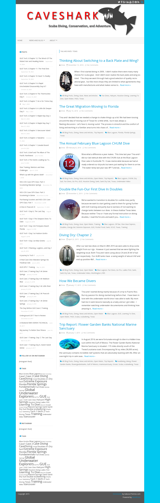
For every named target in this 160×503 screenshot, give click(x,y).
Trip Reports (98, 132)
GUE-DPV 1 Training (27, 267)
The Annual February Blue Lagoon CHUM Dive (94, 143)
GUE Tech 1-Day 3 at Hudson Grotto (33, 233)
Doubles (63, 227)
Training (97, 224)
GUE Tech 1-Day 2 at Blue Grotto (32, 241)
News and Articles (91, 95)
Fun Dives (105, 95)
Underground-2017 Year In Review (33, 315)
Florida (120, 132)
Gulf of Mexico (92, 364)
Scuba (77, 317)
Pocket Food (100, 227)
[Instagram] (133, 2)
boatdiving (121, 361)
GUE (80, 181)
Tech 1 (33, 411)
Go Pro (75, 181)
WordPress (136, 497)
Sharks (48, 409)
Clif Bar (117, 224)
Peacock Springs (35, 407)
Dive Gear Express (128, 224)
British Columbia (46, 374)
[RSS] (138, 2)
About (53, 40)
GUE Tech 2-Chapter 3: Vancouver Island (35, 130)
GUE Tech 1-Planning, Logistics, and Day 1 (36, 248)
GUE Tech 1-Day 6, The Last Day (32, 211)
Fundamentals (27, 386)
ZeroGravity (117, 494)
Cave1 (22, 376)
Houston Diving (123, 95)
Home (19, 40)
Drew (63, 65)
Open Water (69, 99)
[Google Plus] (124, 2)
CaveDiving (25, 378)
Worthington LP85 (98, 273)
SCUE (113, 227)
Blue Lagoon (112, 132)
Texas (81, 99)
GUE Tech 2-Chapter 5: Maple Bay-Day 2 (35, 116)
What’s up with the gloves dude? (32, 174)
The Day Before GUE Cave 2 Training (34, 308)
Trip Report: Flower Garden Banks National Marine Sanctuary (97, 326)
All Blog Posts (67, 95)
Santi (97, 181)
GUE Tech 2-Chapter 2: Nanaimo (32, 138)
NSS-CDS (42, 405)
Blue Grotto (24, 374)
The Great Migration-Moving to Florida (89, 106)
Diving (76, 95)
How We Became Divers (77, 281)
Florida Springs (129, 132)
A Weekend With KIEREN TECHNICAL (34, 323)
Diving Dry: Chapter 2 (75, 235)
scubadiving (84, 317)
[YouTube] (130, 2)
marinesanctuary (105, 364)
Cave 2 (29, 376)
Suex (20, 412)
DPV (47, 379)
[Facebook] (121, 2)
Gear (81, 95)
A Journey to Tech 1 (27, 255)
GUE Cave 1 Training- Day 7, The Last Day (36, 337)
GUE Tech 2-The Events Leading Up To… (35, 160)
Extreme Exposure (83, 227)
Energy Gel (71, 227)
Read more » (125, 85)
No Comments (92, 65)
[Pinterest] (136, 2)
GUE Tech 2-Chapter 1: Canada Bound (34, 145)
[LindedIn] (128, 2)
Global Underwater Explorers (28, 393)
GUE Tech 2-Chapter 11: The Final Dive (34, 69)
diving (128, 361)
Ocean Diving (23, 407)
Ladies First (127, 270)
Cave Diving (40, 376)
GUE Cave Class (30, 400)
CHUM (130, 178)
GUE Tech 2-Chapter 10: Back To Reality (35, 76)
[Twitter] (119, 2)
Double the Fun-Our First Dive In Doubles (90, 189)
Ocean (115, 364)
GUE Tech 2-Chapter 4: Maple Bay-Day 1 (35, 123)
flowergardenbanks (79, 364)
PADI (76, 99)
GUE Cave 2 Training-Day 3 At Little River (35, 286)
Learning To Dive (128, 314)
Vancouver (29, 416)
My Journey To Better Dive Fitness (33, 330)
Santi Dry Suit (105, 181)
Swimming (26, 412)
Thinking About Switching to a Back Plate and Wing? (98, 60)
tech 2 (41, 411)
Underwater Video (123, 181)
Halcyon (113, 95)
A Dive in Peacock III (27, 207)
